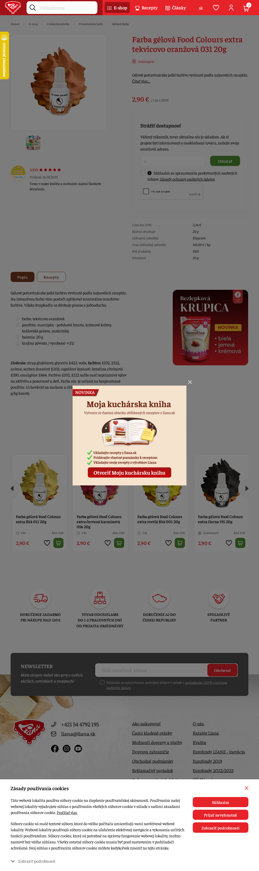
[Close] (190, 382)
